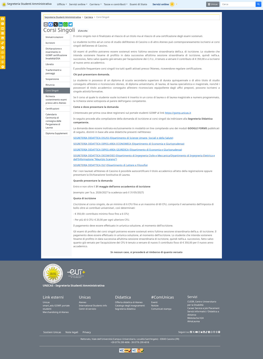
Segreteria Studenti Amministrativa (63, 17)
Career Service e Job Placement (203, 308)
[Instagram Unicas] (199, 332)
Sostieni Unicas (52, 332)
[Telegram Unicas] (209, 332)
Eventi (154, 302)
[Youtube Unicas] (196, 332)
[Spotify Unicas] (219, 332)
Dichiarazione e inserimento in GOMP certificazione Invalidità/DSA (56, 53)
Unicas (46, 302)
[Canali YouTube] (2, 28)
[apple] (201, 332)
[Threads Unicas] (217, 332)
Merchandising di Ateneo (56, 312)
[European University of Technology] (74, 273)
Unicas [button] (214, 4)
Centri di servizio (87, 308)
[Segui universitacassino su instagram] (2, 33)
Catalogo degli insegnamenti (130, 305)
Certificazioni (52, 108)
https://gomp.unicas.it (178, 112)
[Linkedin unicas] (2, 38)
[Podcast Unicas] (214, 332)
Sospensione (52, 79)
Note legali (71, 332)
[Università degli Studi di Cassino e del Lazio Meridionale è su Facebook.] (2, 18)
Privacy (87, 332)
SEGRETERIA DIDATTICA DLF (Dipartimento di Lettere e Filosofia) (110, 165)
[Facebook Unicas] (191, 332)
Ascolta (83, 30)
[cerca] (258, 4)
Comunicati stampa (161, 308)
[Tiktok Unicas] (206, 332)
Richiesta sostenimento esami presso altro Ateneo (56, 99)
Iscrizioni (50, 42)
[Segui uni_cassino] (2, 23)
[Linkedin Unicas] (204, 332)
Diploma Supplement (57, 133)
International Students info (93, 305)
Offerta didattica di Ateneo (129, 302)
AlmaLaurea (193, 321)
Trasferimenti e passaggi (53, 72)
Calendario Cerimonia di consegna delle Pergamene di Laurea (53, 121)
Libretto (50, 64)
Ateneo (82, 302)
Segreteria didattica (125, 308)
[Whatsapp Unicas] (212, 332)
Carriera (88, 17)
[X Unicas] (194, 332)
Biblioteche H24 (195, 318)
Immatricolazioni (54, 37)
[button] (62, 4)
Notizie (154, 305)
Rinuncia (50, 84)
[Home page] (53, 273)
